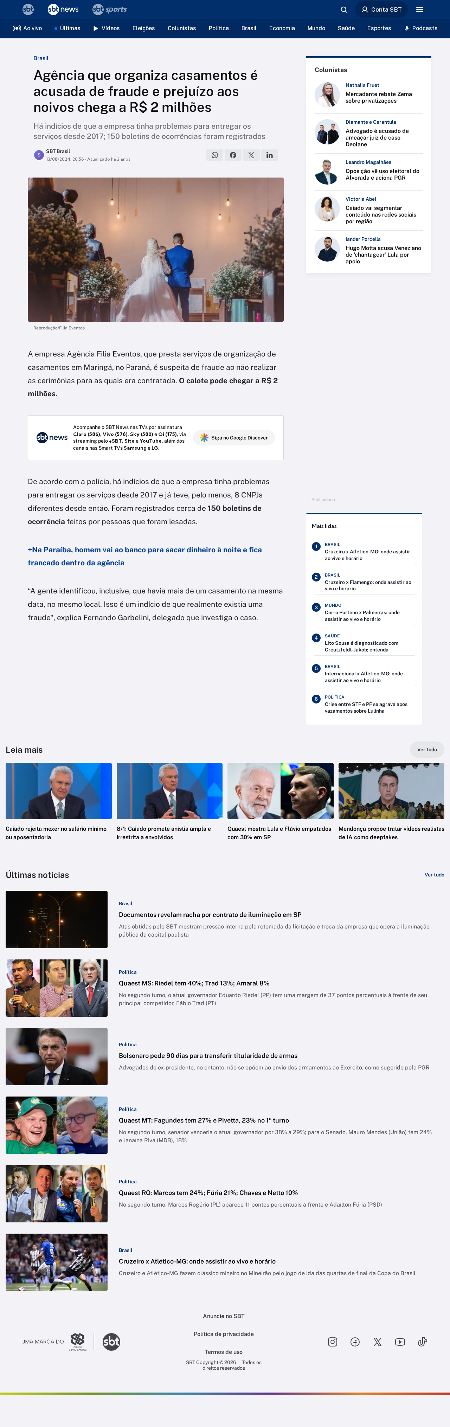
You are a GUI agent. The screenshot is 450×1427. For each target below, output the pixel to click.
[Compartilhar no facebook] (233, 155)
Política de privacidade (224, 1334)
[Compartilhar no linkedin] (269, 155)
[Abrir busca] (344, 9)
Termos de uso (224, 1352)
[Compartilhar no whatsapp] (214, 155)
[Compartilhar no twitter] (251, 155)
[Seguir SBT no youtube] (400, 1342)
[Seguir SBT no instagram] (332, 1342)
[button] (59, 812)
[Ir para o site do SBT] (111, 1342)
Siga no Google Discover (239, 438)
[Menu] (420, 9)
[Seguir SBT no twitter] (377, 1342)
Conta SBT (386, 9)
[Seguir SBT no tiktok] (422, 1342)
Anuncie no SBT (224, 1316)
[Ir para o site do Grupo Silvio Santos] (58, 1342)
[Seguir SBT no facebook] (355, 1342)
